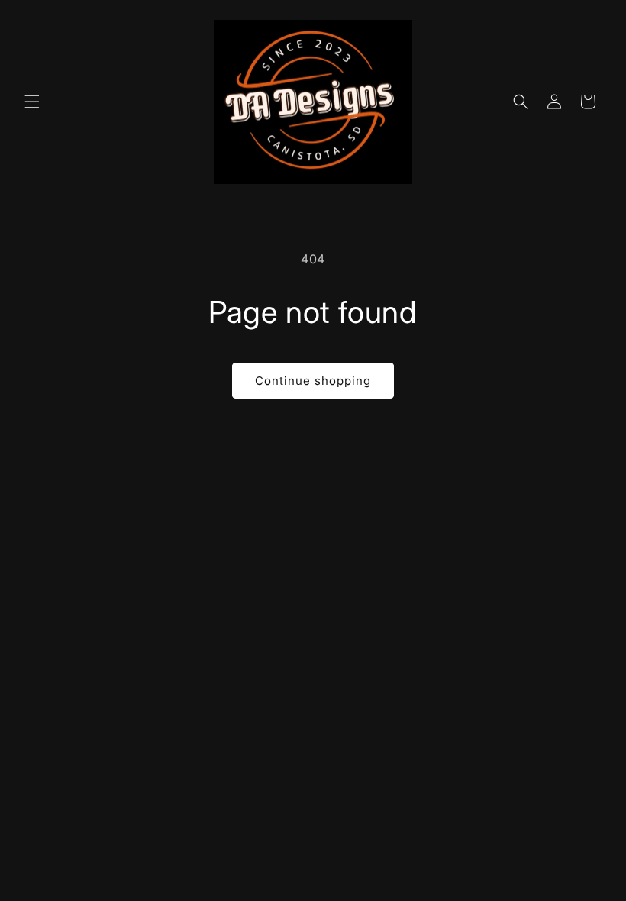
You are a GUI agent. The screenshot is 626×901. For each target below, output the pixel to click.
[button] (32, 101)
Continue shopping (313, 380)
